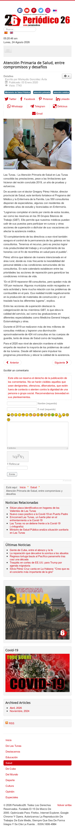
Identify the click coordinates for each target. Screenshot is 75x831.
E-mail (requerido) (46, 409)
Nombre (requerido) (47, 403)
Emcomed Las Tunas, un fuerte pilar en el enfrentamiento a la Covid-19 (33, 518)
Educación (12, 757)
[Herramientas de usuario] (67, 76)
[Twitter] (40, 10)
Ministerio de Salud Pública (17, 92)
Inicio (9, 740)
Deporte (10, 780)
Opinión (10, 791)
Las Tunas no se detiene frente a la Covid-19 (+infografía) (35, 524)
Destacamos (13, 751)
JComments (67, 481)
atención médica (61, 92)
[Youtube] (26, 10)
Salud (9, 763)
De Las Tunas (13, 745)
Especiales (12, 797)
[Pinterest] (33, 10)
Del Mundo (12, 774)
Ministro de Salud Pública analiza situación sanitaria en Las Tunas (39, 531)
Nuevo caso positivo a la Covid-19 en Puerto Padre (39, 514)
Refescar (14, 463)
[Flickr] (55, 10)
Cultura (10, 786)
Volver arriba (64, 805)
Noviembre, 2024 (19, 711)
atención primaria (42, 92)
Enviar (12, 474)
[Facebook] (19, 10)
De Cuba (11, 768)
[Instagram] (47, 10)
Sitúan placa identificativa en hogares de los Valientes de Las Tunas (34, 509)
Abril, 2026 (16, 708)
